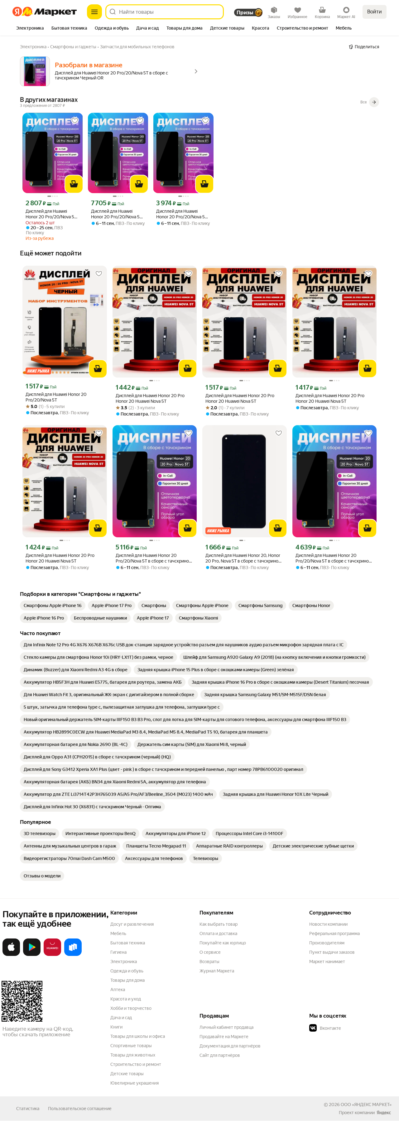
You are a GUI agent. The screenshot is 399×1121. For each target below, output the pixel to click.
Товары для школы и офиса (137, 1036)
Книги (116, 1026)
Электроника (123, 961)
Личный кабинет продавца (226, 1027)
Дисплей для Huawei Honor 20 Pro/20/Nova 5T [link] (56, 397)
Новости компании (328, 924)
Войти (374, 12)
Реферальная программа (334, 933)
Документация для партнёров (230, 1045)
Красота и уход (125, 998)
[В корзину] (74, 184)
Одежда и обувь (126, 970)
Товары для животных (132, 1054)
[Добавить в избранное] (74, 120)
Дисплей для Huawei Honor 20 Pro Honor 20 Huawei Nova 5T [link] (150, 398)
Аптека (117, 989)
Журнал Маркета (217, 970)
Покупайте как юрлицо (223, 942)
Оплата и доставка (218, 933)
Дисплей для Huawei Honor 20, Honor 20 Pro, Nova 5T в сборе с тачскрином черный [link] (243, 558)
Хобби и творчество (130, 1008)
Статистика (27, 1108)
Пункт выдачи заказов (332, 952)
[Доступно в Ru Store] (73, 954)
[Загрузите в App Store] (11, 954)
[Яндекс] (384, 1112)
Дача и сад (121, 1017)
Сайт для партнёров (220, 1055)
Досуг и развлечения (132, 924)
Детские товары (127, 1073)
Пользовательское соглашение (80, 1108)
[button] (353, 1028)
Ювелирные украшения (134, 1083)
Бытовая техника (127, 942)
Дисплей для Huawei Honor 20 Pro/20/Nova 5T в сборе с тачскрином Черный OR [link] (51, 214)
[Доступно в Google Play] (32, 954)
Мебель (118, 933)
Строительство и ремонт (135, 1064)
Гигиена (118, 952)
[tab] (30, 28)
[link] (52, 605)
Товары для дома (127, 980)
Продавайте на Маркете (224, 1036)
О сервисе (210, 952)
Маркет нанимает (327, 961)
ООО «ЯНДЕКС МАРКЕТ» (366, 1104)
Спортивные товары (131, 1045)
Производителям (326, 942)
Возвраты (209, 961)
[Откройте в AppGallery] (52, 954)
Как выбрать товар (219, 924)
